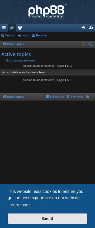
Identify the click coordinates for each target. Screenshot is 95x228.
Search (9, 35)
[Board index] (47, 12)
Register (41, 35)
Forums (13, 29)
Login (25, 35)
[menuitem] (90, 44)
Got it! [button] (47, 218)
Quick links (5, 29)
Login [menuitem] (84, 29)
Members (21, 29)
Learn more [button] (19, 205)
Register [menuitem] (92, 29)
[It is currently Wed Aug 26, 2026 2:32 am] (83, 44)
